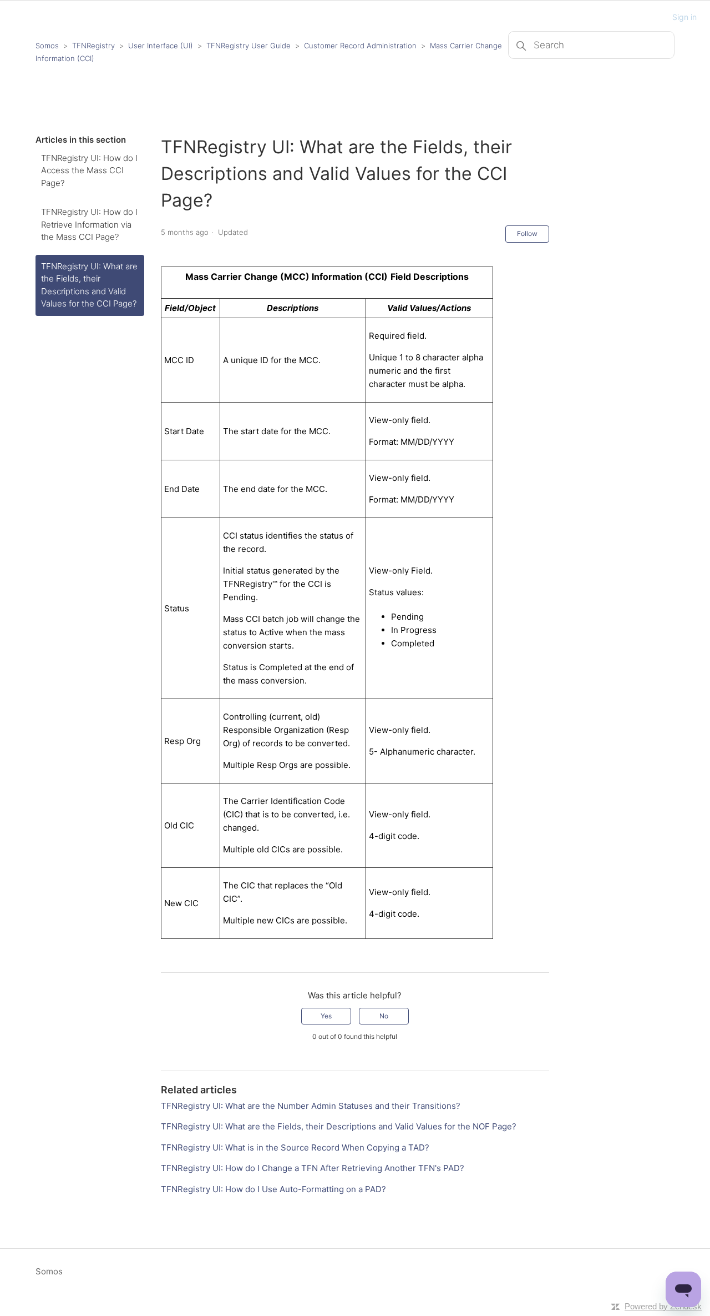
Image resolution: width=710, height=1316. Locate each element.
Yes (326, 1016)
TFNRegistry (94, 45)
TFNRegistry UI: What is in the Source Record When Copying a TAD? (295, 1147)
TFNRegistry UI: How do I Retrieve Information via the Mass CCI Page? (89, 224)
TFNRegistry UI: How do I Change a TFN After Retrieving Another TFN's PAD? (312, 1168)
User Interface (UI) (160, 45)
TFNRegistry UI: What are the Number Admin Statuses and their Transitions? (310, 1106)
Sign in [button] (684, 17)
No (383, 1016)
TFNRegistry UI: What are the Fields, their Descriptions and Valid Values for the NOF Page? (338, 1126)
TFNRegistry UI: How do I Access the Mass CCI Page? (89, 170)
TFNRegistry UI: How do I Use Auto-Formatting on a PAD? (273, 1189)
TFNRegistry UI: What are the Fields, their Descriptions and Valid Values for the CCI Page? (89, 285)
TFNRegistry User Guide (248, 45)
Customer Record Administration (360, 45)
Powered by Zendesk (663, 1306)
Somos (47, 45)
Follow (527, 233)
